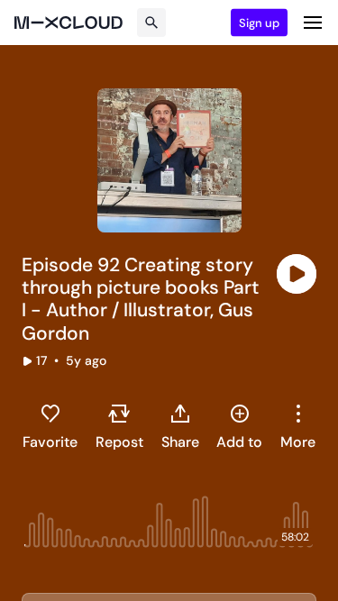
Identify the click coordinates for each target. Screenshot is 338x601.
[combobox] (297, 426)
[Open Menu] (313, 22)
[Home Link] (68, 22)
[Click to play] (296, 274)
